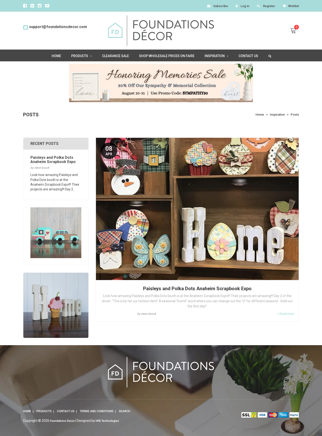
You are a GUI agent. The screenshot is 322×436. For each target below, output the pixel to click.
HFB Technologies (107, 421)
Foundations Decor (62, 421)
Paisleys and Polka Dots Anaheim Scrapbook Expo (197, 288)
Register (269, 6)
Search (124, 411)
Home (27, 411)
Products (44, 411)
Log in (245, 6)
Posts (295, 114)
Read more (286, 313)
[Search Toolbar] (269, 55)
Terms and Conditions (96, 411)
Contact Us (65, 411)
